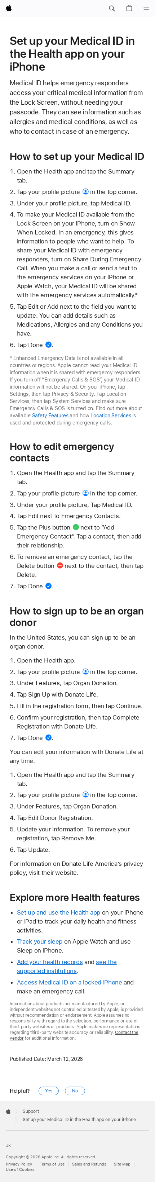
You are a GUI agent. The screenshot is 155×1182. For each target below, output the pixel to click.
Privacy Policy (19, 1164)
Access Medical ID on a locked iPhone (69, 982)
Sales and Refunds (89, 1164)
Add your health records (50, 961)
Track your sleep (39, 941)
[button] (111, 8)
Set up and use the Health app (58, 912)
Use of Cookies (20, 1169)
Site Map (122, 1164)
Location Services (110, 415)
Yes (48, 1090)
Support (31, 1111)
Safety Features (50, 415)
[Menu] (146, 8)
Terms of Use (52, 1164)
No (75, 1090)
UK (8, 1145)
